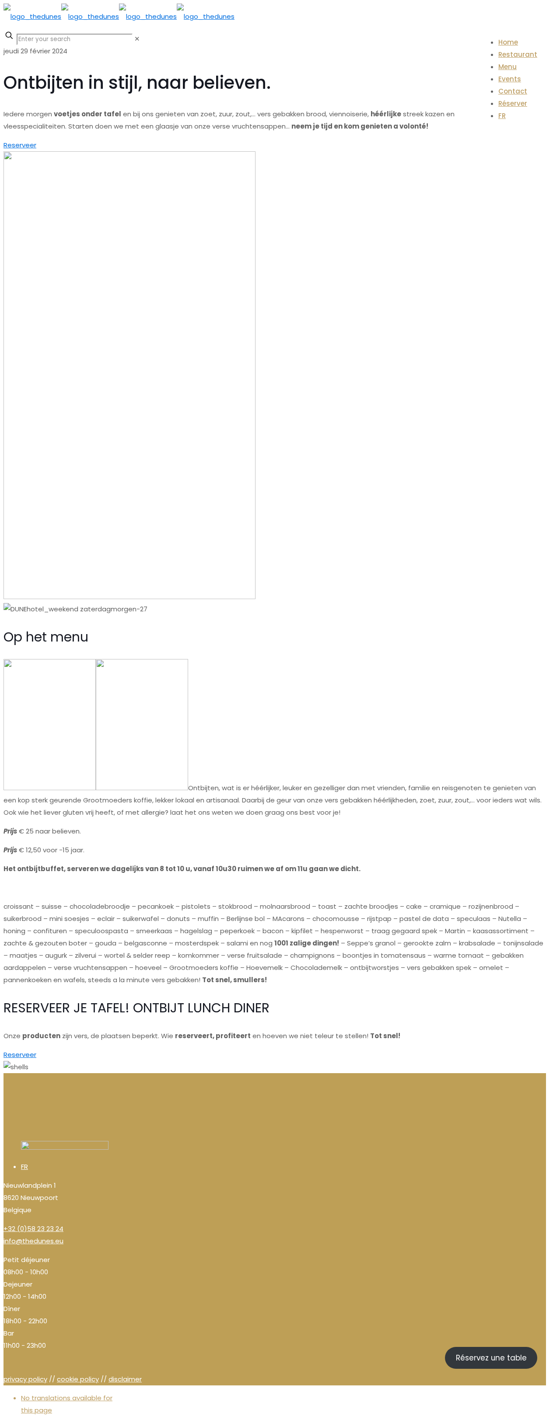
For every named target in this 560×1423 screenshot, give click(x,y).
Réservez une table (491, 1358)
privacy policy (25, 1379)
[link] (137, 38)
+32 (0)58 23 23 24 (33, 1228)
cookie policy (78, 1379)
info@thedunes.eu (33, 1240)
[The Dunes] (119, 16)
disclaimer (125, 1379)
